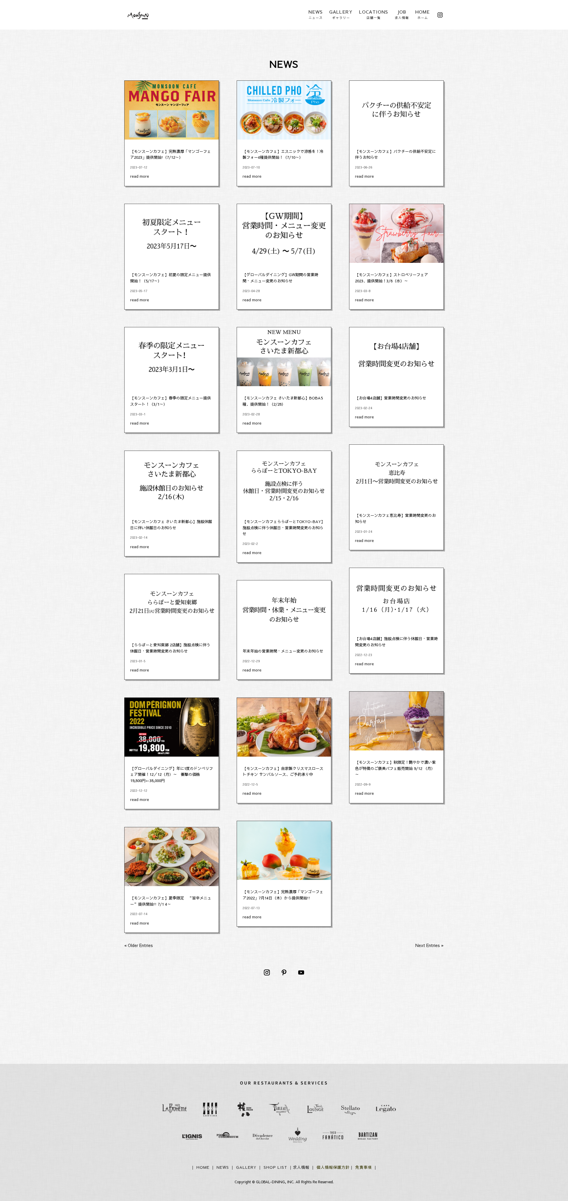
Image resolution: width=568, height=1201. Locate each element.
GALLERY (247, 1167)
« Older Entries (138, 945)
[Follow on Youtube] (301, 972)
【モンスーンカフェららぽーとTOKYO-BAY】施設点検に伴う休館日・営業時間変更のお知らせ (284, 528)
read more (139, 176)
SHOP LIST (275, 1167)
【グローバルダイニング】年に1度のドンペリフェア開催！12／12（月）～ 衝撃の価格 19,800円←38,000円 (171, 775)
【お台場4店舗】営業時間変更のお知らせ (390, 398)
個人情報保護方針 (334, 1167)
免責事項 (363, 1167)
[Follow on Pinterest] (284, 972)
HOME (203, 1167)
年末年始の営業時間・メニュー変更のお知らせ (283, 651)
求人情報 (301, 1167)
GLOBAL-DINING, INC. (275, 1181)
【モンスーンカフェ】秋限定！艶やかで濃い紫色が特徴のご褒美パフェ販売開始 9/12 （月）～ (395, 768)
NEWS (223, 1167)
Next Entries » (429, 945)
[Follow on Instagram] (267, 972)
